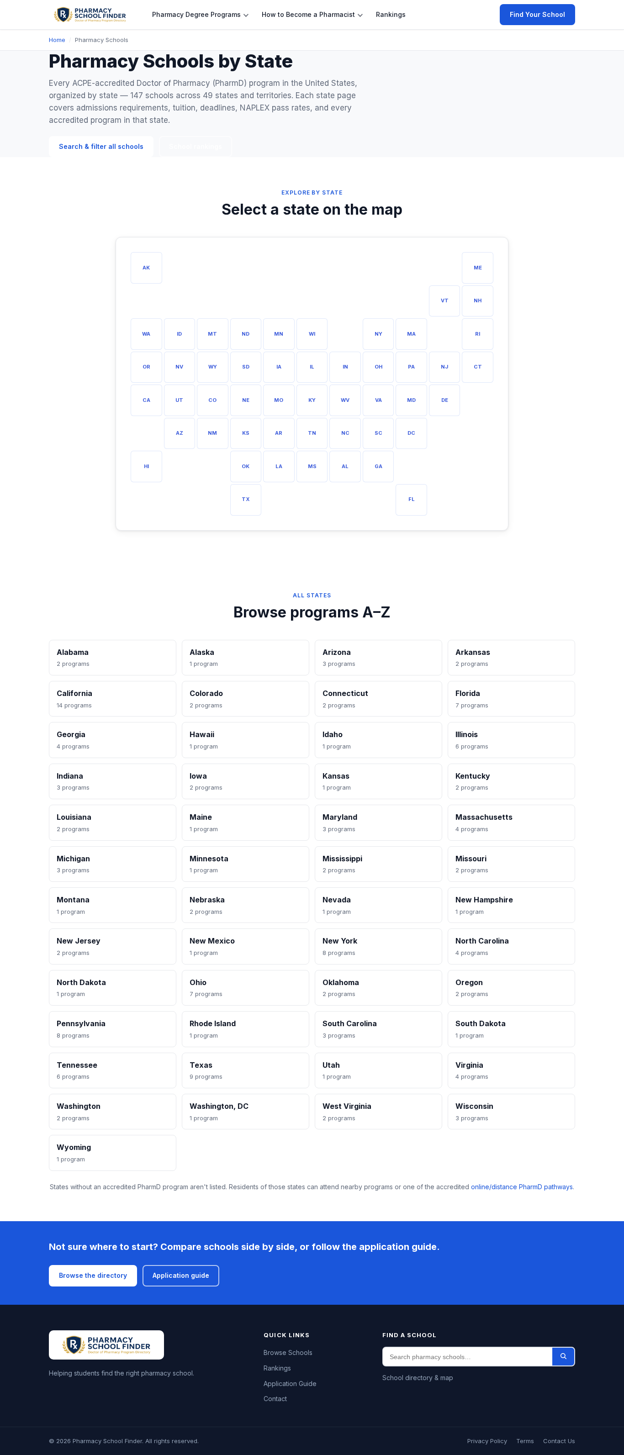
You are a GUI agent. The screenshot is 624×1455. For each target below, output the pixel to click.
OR (146, 367)
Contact (275, 1398)
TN (312, 433)
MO (278, 400)
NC (345, 433)
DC (411, 433)
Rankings (391, 14)
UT (179, 400)
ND (245, 334)
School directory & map (417, 1377)
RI (477, 334)
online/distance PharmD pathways (522, 1187)
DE (444, 400)
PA (411, 367)
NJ (444, 367)
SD (245, 367)
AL (345, 466)
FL (411, 499)
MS (312, 466)
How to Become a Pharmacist (308, 14)
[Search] (563, 1356)
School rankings (195, 146)
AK (146, 267)
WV (345, 400)
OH (378, 367)
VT (445, 300)
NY (378, 334)
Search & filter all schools (101, 146)
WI (312, 334)
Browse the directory (93, 1275)
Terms (525, 1440)
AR (278, 433)
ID (179, 334)
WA (146, 334)
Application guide (181, 1275)
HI (146, 466)
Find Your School (537, 14)
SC (378, 433)
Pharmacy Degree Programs (196, 14)
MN (278, 334)
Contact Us (559, 1440)
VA (378, 400)
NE (245, 400)
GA (378, 466)
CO (212, 400)
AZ (179, 433)
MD (411, 400)
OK (245, 466)
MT (212, 334)
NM (212, 433)
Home (57, 39)
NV (179, 367)
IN (345, 367)
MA (411, 334)
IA (278, 367)
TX (246, 499)
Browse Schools (288, 1352)
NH (477, 300)
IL (312, 367)
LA (278, 466)
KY (312, 400)
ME (478, 267)
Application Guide (290, 1383)
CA (146, 400)
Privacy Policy (487, 1440)
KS (245, 433)
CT (478, 367)
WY (212, 367)
